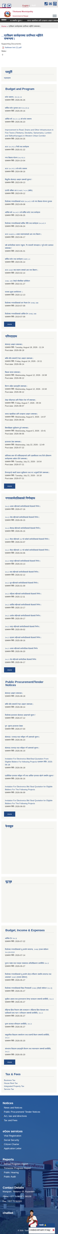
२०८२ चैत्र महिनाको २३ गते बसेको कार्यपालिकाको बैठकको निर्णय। (27, 539)
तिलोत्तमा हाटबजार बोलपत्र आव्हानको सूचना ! (20, 715)
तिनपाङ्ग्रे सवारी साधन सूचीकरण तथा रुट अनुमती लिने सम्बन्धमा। (27, 472)
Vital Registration (12, 1135)
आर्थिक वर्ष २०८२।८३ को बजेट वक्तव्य (18, 119)
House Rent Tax (11, 1083)
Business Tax (9, 1080)
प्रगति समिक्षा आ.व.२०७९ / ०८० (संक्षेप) (19, 190)
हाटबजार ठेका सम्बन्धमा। (13, 442)
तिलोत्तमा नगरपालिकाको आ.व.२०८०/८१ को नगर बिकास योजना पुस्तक (28, 201)
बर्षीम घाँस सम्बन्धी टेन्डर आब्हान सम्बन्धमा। (19, 358)
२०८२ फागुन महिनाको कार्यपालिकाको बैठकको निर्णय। (23, 561)
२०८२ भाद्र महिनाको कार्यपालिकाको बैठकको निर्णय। (22, 626)
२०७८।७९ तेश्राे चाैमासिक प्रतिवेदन (17, 281)
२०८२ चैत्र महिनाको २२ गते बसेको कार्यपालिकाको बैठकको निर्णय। (27, 550)
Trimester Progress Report (17, 1168)
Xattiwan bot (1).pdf (13, 47)
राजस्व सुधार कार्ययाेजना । (14, 292)
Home (3, 26)
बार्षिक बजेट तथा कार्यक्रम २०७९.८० (17, 259)
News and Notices (13, 1107)
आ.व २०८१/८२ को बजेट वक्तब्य (16, 168)
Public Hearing (11, 1172)
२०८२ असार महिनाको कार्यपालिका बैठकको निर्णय (21, 648)
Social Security (11, 1140)
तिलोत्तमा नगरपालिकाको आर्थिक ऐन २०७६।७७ (20, 314)
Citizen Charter (11, 1144)
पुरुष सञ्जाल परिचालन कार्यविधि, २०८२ (18, 1024)
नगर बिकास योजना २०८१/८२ (15, 157)
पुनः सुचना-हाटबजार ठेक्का (14, 726)
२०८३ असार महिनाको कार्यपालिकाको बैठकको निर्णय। (23, 506)
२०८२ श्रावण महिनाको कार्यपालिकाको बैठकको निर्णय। (23, 637)
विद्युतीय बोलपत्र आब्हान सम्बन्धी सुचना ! (18, 179)
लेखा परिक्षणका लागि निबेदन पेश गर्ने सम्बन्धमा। (20, 400)
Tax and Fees (10, 1120)
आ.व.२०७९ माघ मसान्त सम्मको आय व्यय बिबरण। (21, 270)
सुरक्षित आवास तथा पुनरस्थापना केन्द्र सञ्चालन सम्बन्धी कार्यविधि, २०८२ (29, 999)
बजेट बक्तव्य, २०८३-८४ (13, 97)
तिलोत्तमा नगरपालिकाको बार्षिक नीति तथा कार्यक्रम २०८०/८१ (25, 223)
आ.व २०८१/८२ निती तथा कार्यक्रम (17, 147)
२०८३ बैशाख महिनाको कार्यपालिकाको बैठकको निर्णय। (23, 528)
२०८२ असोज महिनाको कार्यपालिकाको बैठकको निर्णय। (23, 616)
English (25, 5)
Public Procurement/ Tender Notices (22, 1112)
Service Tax (9, 1089)
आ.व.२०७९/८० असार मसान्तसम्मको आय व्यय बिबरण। (23, 234)
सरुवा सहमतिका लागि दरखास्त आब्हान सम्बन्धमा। (38, 20)
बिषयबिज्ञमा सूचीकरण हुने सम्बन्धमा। (17, 428)
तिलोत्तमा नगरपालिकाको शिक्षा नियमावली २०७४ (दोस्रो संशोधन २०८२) (28, 988)
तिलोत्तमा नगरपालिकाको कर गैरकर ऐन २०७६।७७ (21, 303)
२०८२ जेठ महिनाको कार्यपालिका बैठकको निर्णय (20, 659)
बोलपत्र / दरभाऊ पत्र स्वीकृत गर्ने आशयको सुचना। (22, 737)
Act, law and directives (15, 1116)
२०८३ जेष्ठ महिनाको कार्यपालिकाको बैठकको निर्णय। (22, 517)
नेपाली (34, 5)
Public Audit (10, 1176)
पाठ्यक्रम (7, 78)
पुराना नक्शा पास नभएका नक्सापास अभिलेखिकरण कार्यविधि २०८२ (27, 963)
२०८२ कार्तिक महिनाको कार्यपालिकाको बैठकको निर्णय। (23, 605)
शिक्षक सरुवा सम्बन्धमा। (13, 372)
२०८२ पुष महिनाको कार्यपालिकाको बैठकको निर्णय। (22, 583)
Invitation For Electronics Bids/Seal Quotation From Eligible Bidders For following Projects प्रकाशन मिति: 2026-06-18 (29, 762)
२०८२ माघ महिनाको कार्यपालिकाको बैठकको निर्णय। (22, 572)
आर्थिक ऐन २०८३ (11, 938)
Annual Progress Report (16, 1164)
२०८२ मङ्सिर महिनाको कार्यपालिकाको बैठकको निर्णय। (23, 594)
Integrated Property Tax (14, 1086)
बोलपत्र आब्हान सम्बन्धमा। (14, 344)
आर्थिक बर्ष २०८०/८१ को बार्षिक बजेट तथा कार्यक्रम (22, 212)
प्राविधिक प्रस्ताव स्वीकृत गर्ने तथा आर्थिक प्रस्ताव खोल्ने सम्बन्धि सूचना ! (29, 776)
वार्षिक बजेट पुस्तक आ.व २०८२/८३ (17, 108)
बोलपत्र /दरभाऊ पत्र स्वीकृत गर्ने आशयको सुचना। (22, 748)
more (9, 324)
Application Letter (12, 1148)
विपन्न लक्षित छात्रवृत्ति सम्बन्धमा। (16, 386)
